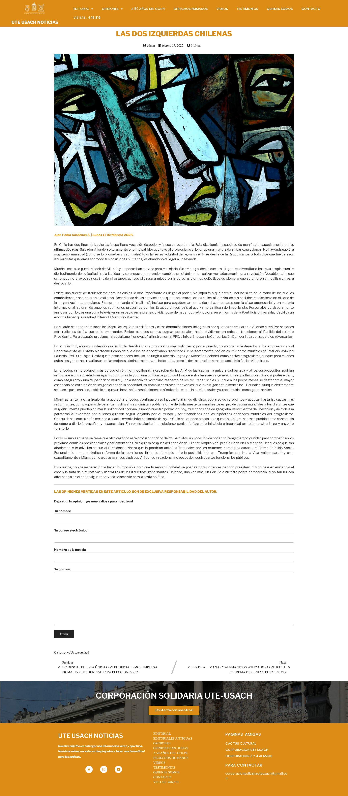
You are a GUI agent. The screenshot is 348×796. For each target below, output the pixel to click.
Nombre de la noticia (70, 550)
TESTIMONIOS (164, 767)
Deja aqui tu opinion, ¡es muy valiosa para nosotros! (93, 501)
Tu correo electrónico (70, 530)
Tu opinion (62, 569)
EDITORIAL (162, 733)
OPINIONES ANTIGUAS (170, 748)
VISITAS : (165, 782)
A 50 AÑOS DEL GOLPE (170, 753)
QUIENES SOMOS (166, 772)
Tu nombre (62, 511)
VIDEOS (159, 762)
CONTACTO (162, 777)
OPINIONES (162, 743)
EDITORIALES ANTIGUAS (172, 738)
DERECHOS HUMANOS (170, 758)
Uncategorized (79, 652)
